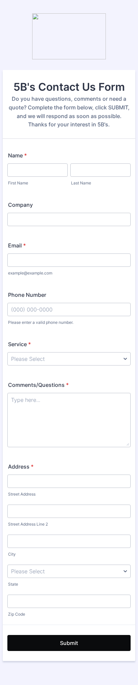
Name (17, 155)
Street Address (22, 494)
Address (20, 466)
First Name (18, 182)
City (12, 554)
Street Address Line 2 (28, 524)
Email (17, 245)
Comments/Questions (38, 385)
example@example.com (30, 272)
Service (19, 344)
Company (20, 204)
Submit (69, 643)
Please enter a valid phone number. (40, 322)
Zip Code (16, 614)
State (13, 584)
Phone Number (27, 294)
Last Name (81, 182)
